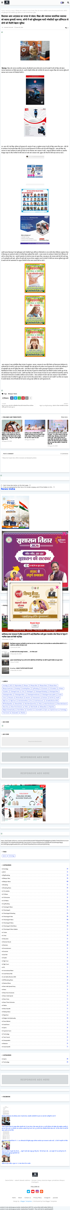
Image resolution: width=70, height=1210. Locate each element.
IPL (31, 700)
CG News (61, 688)
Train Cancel (6, 712)
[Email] (26, 398)
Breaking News (26, 688)
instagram (47, 1198)
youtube (55, 1198)
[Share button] (30, 398)
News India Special (62, 703)
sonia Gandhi (38, 709)
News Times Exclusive (16, 706)
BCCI (11, 685)
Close (35, 626)
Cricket (60, 694)
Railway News (43, 706)
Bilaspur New (34, 685)
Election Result (19, 697)
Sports (46, 709)
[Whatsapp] (19, 398)
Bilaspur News (10, 10)
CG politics (5, 691)
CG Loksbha (53, 688)
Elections (28, 697)
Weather (23, 712)
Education (10, 697)
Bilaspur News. (53, 685)
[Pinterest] (23, 398)
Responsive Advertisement (35, 741)
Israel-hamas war (38, 700)
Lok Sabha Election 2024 (52, 700)
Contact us (27, 1198)
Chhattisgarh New (53, 691)
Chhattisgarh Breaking (41, 691)
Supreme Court (54, 709)
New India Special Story (31, 703)
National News (18, 703)
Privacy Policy (37, 1198)
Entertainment (36, 697)
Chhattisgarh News (7, 694)
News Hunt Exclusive (49, 703)
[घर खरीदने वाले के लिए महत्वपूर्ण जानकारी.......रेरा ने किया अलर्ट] (5, 654)
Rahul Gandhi (34, 706)
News (40, 703)
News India (8, 489)
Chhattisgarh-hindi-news (33, 694)
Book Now (35, 623)
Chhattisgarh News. (20, 694)
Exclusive (44, 697)
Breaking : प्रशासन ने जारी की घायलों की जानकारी (21, 668)
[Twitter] (15, 398)
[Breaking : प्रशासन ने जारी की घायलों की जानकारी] (5, 670)
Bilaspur (26, 685)
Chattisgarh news (15, 691)
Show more (64, 417)
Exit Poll (52, 697)
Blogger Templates (26, 1201)
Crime (4, 697)
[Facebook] (11, 398)
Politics (26, 706)
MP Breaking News (7, 703)
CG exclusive (44, 688)
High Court (13, 700)
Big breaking (18, 685)
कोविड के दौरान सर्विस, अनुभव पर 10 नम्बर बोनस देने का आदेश (16, 1163)
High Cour (5, 700)
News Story (6, 706)
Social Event (30, 709)
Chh (23, 691)
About (20, 1198)
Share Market (20, 709)
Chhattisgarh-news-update (49, 694)
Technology (63, 709)
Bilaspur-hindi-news (8, 688)
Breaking (17, 688)
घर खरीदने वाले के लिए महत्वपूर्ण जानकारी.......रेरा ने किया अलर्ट (23, 652)
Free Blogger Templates (49, 1201)
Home (3, 10)
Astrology (5, 685)
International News (23, 700)
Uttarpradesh (15, 712)
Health (57, 697)
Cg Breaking (35, 688)
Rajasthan (51, 706)
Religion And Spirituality (9, 709)
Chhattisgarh (29, 691)
